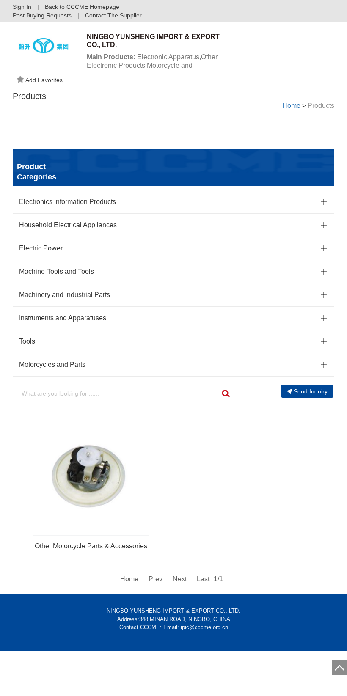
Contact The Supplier (113, 15)
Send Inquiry (311, 391)
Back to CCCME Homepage (82, 6)
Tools (27, 341)
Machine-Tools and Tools (56, 271)
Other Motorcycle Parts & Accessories (91, 546)
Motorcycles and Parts (52, 364)
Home (291, 105)
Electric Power (41, 248)
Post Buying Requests (42, 15)
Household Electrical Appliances (68, 224)
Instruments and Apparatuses (62, 318)
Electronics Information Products (67, 201)
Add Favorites (44, 80)
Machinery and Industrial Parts (64, 294)
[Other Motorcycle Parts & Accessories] (91, 477)
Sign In (22, 6)
